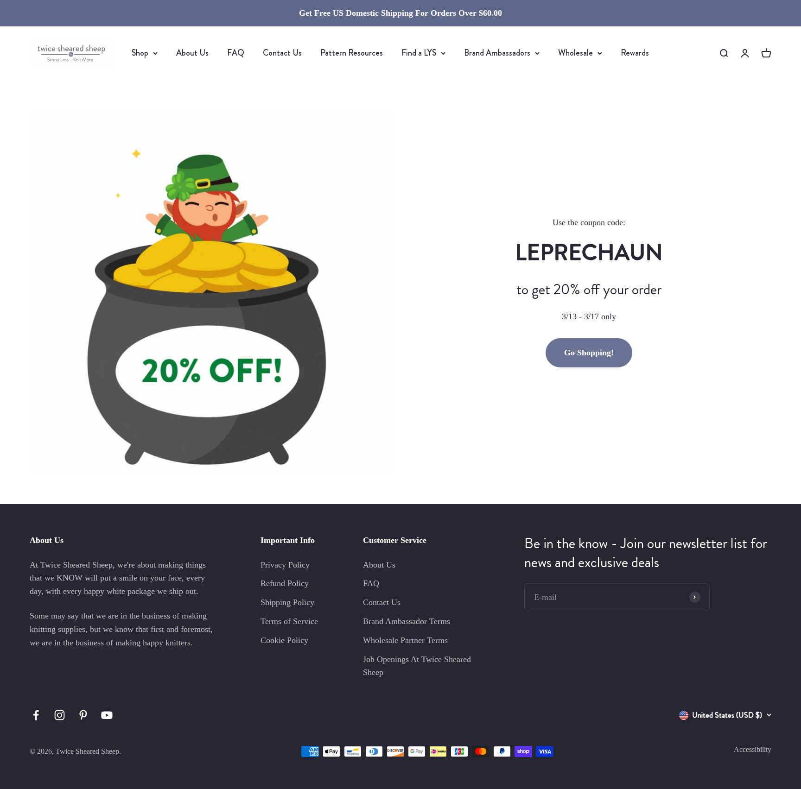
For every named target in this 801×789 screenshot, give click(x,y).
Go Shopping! (589, 352)
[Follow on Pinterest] (83, 715)
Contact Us (282, 53)
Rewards (635, 53)
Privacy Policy (285, 564)
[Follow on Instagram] (59, 715)
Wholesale (575, 53)
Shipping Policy (287, 602)
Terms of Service (289, 621)
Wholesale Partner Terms (405, 640)
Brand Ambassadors (497, 53)
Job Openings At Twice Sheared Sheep (417, 666)
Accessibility (752, 749)
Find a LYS (418, 53)
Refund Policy (285, 583)
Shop (140, 53)
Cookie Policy (284, 640)
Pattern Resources (351, 53)
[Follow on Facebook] (36, 715)
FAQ (235, 53)
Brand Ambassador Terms (406, 621)
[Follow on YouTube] (107, 715)
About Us (192, 53)
